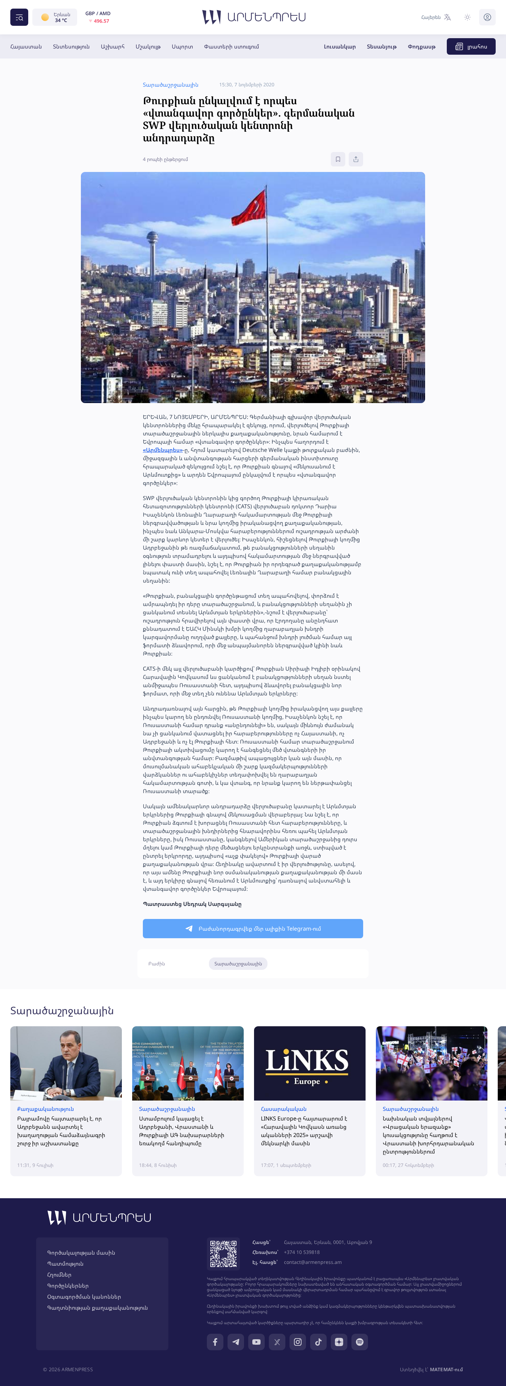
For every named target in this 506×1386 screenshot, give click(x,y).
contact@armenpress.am (313, 1262)
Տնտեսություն (71, 46)
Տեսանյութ (382, 46)
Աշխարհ (113, 46)
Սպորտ (182, 46)
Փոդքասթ (422, 46)
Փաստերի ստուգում (231, 46)
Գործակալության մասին (81, 1252)
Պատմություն (65, 1263)
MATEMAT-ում (446, 1369)
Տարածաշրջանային (238, 963)
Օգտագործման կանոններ (84, 1296)
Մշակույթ (148, 46)
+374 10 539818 (302, 1252)
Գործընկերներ (68, 1285)
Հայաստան (26, 46)
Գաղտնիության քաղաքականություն (97, 1307)
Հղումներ (59, 1274)
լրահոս (477, 46)
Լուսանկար (340, 46)
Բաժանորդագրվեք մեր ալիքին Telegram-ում (260, 928)
